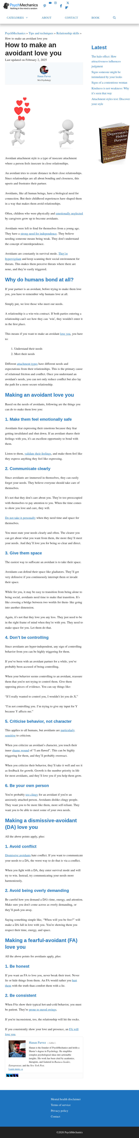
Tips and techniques (41, 33)
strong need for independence (39, 233)
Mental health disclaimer (66, 1099)
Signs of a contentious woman (109, 82)
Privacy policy (59, 1111)
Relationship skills (67, 33)
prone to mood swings (42, 1009)
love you (65, 334)
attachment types (27, 364)
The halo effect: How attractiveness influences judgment (106, 61)
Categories (15, 17)
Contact (71, 17)
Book (96, 17)
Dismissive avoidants (18, 855)
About (46, 17)
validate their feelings (38, 453)
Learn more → (16, 1069)
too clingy (32, 794)
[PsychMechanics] (21, 6)
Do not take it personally (20, 518)
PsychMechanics (15, 33)
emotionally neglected (69, 213)
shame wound (20, 750)
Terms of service (61, 1105)
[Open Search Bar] (114, 18)
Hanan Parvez (44, 76)
